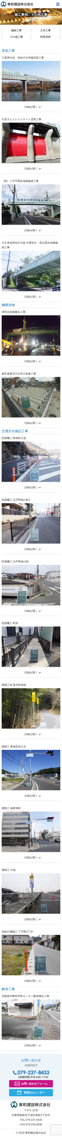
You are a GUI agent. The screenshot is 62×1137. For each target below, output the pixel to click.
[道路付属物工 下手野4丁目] (31, 955)
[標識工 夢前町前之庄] (31, 770)
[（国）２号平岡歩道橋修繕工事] (31, 204)
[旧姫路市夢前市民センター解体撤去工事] (31, 1019)
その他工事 (16, 36)
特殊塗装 (45, 36)
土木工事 (45, 30)
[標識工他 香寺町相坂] (31, 708)
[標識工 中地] (31, 893)
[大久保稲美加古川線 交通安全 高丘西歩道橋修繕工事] (31, 270)
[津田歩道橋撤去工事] (31, 335)
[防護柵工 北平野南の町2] (31, 523)
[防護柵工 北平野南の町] (31, 584)
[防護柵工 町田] (31, 646)
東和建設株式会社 (17, 4)
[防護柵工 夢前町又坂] (31, 461)
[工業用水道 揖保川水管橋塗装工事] (31, 81)
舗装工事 (16, 30)
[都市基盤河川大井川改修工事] (31, 397)
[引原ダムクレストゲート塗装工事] (31, 142)
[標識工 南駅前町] (31, 831)
